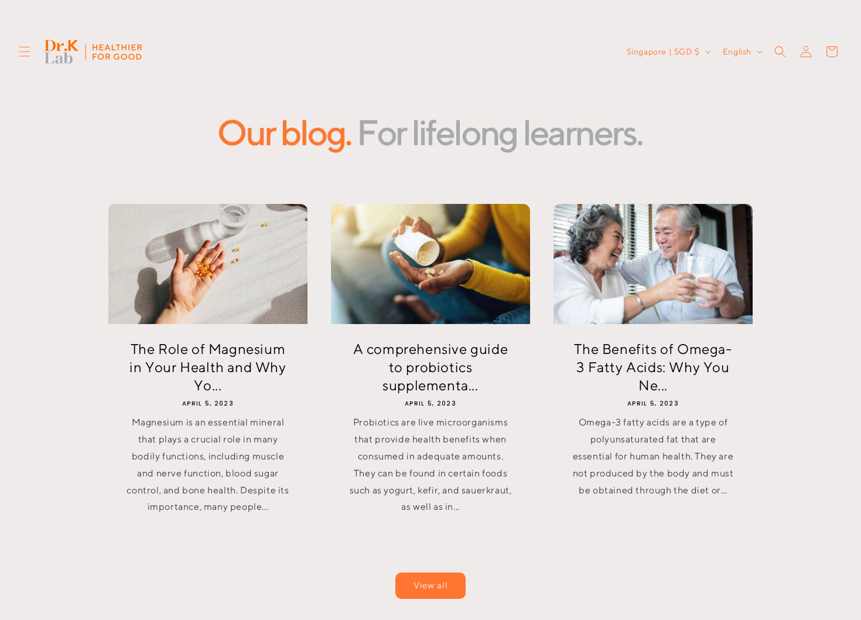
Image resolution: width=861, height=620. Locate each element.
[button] (24, 51)
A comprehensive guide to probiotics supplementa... (430, 366)
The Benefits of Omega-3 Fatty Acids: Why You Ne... (653, 366)
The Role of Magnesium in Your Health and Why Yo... (207, 366)
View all (431, 585)
